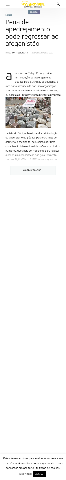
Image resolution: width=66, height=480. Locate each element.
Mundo (34, 12)
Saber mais (25, 474)
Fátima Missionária (18, 53)
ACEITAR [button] (39, 474)
